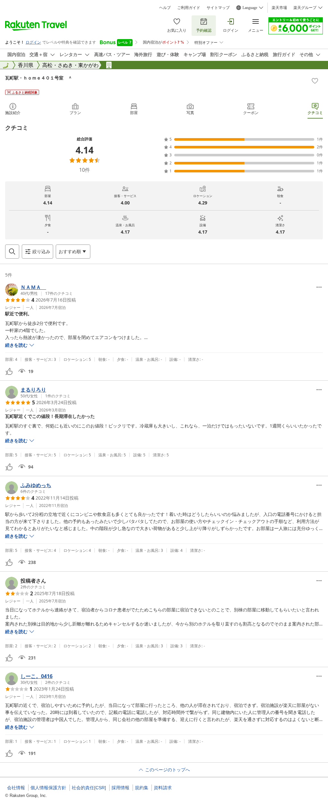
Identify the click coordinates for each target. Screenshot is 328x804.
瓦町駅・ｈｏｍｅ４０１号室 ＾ (38, 78)
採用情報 (120, 787)
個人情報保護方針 (48, 787)
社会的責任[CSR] (89, 787)
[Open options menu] (319, 287)
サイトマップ (218, 7)
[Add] (315, 80)
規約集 (141, 787)
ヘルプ (165, 7)
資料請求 (163, 787)
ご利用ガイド (188, 7)
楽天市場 (279, 7)
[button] (39, 289)
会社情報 (16, 787)
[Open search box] (12, 252)
